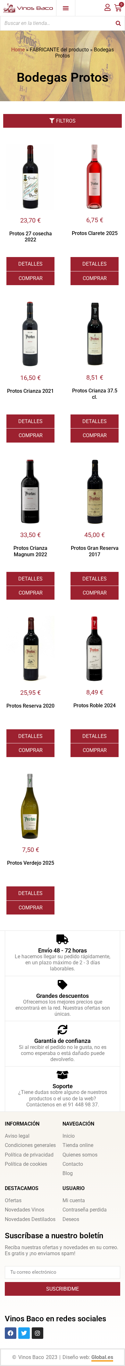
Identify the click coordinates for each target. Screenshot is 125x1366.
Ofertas (13, 1200)
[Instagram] (37, 1333)
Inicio (69, 1136)
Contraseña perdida (85, 1210)
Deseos (71, 1219)
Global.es (102, 1357)
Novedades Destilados (30, 1219)
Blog (68, 1173)
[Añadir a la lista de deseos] (49, 148)
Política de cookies (26, 1164)
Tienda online (78, 1145)
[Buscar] (118, 23)
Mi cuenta (74, 1200)
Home (18, 50)
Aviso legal (17, 1136)
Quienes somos (80, 1155)
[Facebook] (10, 1333)
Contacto (73, 1164)
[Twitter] (24, 1333)
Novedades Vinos (24, 1210)
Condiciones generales (30, 1145)
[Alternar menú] (66, 8)
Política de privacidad (29, 1155)
